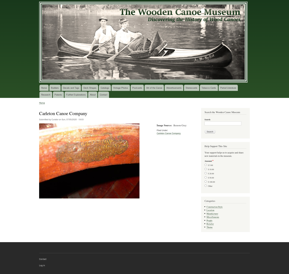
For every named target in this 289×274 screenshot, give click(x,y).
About (93, 94)
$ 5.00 (210, 165)
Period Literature (228, 87)
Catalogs (105, 87)
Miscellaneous (213, 217)
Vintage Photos (120, 87)
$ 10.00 (211, 169)
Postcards (137, 87)
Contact (103, 94)
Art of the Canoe (154, 87)
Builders (55, 87)
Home (44, 87)
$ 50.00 (211, 177)
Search (207, 119)
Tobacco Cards (209, 87)
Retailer (210, 223)
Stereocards (191, 87)
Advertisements (174, 87)
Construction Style (215, 206)
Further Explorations (76, 94)
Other (210, 186)
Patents (58, 94)
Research (45, 94)
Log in (42, 265)
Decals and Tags (71, 87)
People (209, 220)
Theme (210, 227)
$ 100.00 (211, 181)
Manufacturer (212, 213)
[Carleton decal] (89, 200)
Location (210, 210)
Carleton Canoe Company (169, 133)
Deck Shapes (90, 87)
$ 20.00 (211, 173)
